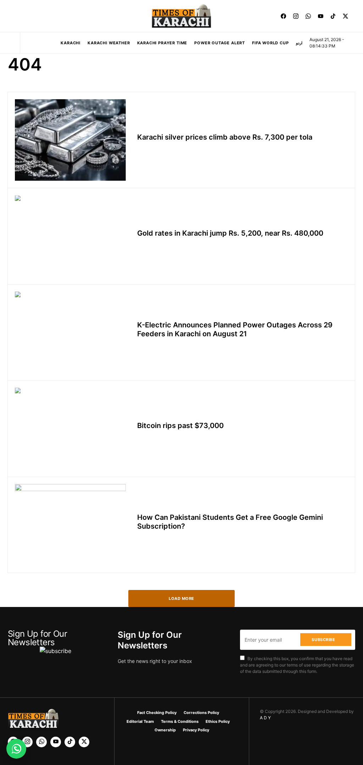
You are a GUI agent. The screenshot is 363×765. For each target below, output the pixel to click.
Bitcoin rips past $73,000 (180, 425)
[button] (10, 16)
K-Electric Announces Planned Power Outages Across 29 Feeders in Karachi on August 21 (235, 329)
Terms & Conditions (180, 721)
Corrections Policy (201, 712)
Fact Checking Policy (157, 712)
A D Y (265, 717)
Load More (181, 598)
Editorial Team (140, 721)
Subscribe (323, 639)
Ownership (165, 729)
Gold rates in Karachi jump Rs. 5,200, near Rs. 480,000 (230, 233)
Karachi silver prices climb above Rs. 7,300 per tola (224, 137)
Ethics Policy (218, 721)
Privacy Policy (196, 729)
